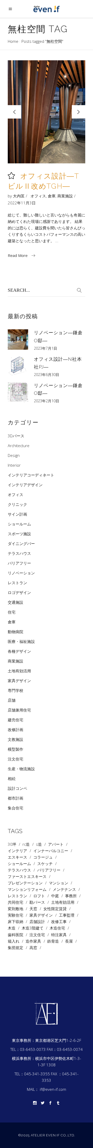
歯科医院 (15, 935)
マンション (58, 883)
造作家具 (33, 941)
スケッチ (45, 864)
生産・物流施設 (21, 768)
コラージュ (43, 857)
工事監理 (66, 915)
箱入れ (13, 941)
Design (14, 455)
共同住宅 (15, 902)
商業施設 (65, 195)
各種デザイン (19, 651)
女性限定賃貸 (55, 909)
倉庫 (52, 195)
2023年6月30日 (46, 374)
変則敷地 (15, 909)
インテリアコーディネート (31, 474)
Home (13, 41)
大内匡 (19, 195)
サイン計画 (17, 514)
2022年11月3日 (22, 202)
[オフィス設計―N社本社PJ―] (18, 366)
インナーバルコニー (50, 851)
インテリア (17, 851)
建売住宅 (15, 719)
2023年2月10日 (46, 400)
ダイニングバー (21, 543)
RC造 (26, 844)
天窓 (33, 909)
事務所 (71, 896)
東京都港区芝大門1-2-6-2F (58, 1040)
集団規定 (15, 948)
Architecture (18, 445)
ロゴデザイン (19, 592)
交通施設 (15, 602)
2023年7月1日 (45, 348)
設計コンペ (17, 788)
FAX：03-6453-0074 (65, 1049)
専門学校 (15, 690)
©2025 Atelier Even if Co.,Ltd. (46, 1135)
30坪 (12, 844)
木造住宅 (57, 928)
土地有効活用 (19, 670)
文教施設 (15, 739)
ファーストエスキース (27, 876)
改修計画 (15, 729)
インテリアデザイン (25, 484)
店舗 (12, 700)
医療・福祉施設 (21, 641)
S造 (39, 844)
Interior (14, 465)
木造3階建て (32, 928)
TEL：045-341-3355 (32, 1073)
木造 (12, 928)
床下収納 (15, 922)
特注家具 (59, 935)
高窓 (33, 948)
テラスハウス (19, 553)
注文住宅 (15, 758)
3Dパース (16, 435)
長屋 (69, 941)
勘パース (37, 902)
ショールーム (19, 523)
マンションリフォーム (27, 889)
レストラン (17, 582)
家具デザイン (19, 680)
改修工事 (59, 922)
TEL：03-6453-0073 (28, 1049)
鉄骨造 (53, 941)
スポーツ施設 (19, 533)
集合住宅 (15, 807)
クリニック (17, 504)
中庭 (55, 896)
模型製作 (15, 749)
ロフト (39, 896)
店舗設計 (37, 922)
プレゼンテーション (25, 883)
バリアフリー (19, 563)
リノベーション (21, 572)
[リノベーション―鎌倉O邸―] (18, 339)
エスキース (17, 857)
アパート (56, 844)
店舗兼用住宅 (19, 710)
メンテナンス (64, 889)
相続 (12, 778)
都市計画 (15, 798)
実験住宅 (15, 915)
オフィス (38, 195)
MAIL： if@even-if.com (46, 1089)
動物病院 (15, 631)
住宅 (12, 612)
